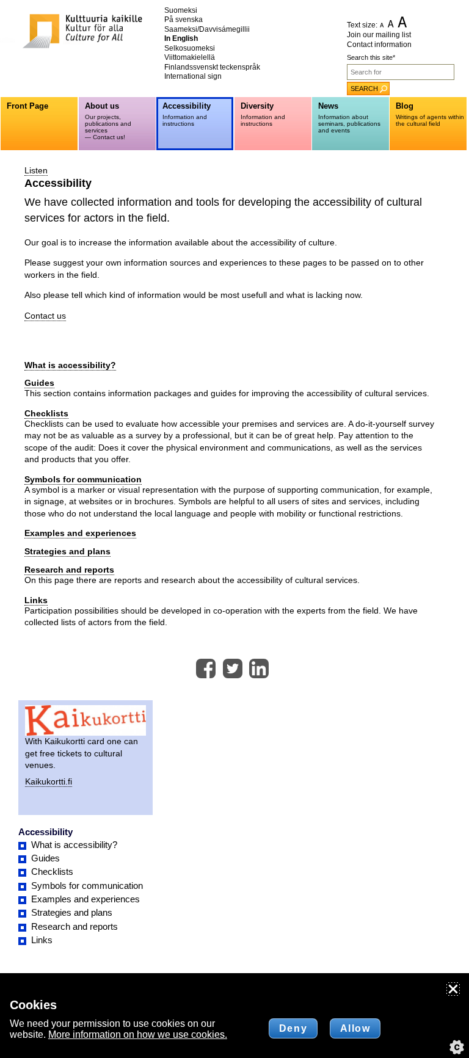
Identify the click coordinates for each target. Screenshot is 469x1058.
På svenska (183, 19)
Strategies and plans (67, 551)
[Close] (453, 989)
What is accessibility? (70, 365)
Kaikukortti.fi (48, 781)
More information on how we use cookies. (137, 1034)
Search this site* (371, 57)
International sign (193, 76)
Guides (39, 383)
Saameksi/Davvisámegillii (207, 29)
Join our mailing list (379, 35)
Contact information (379, 44)
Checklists (46, 413)
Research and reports (69, 569)
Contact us (45, 316)
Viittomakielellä (189, 57)
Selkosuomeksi (189, 48)
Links (36, 600)
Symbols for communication (83, 479)
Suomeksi (180, 10)
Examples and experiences (80, 533)
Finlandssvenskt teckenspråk (212, 67)
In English (181, 38)
